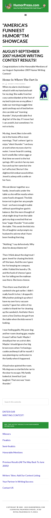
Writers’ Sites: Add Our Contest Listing (21, 475)
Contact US (7, 487)
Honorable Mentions (12, 452)
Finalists (6, 440)
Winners (6, 434)
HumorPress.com (25, 6)
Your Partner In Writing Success (17, 481)
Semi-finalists (8, 446)
